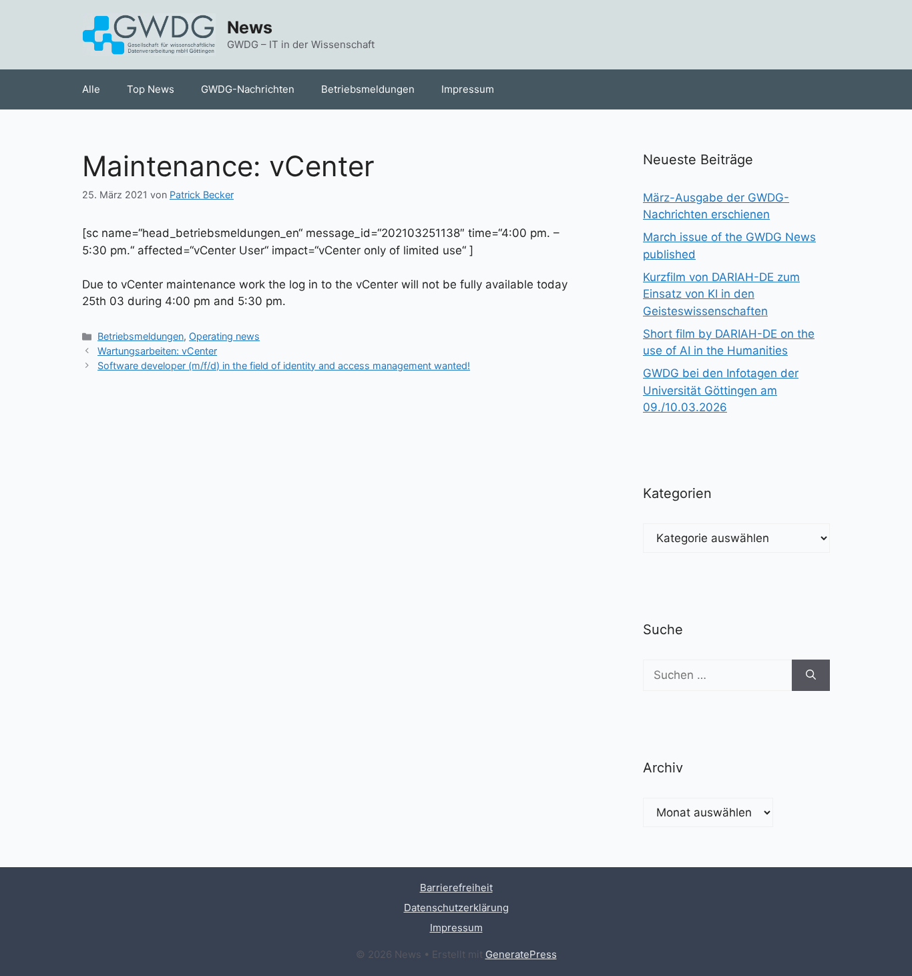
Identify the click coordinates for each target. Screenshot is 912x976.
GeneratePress (521, 954)
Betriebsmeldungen (368, 89)
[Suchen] (811, 676)
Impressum (467, 89)
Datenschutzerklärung (456, 907)
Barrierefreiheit (456, 887)
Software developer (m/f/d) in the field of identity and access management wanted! (283, 365)
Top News (150, 89)
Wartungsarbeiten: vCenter (157, 350)
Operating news (224, 336)
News (249, 27)
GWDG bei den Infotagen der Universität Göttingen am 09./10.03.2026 (721, 390)
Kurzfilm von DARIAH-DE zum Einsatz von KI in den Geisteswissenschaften (721, 294)
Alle (91, 89)
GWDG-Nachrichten (247, 89)
